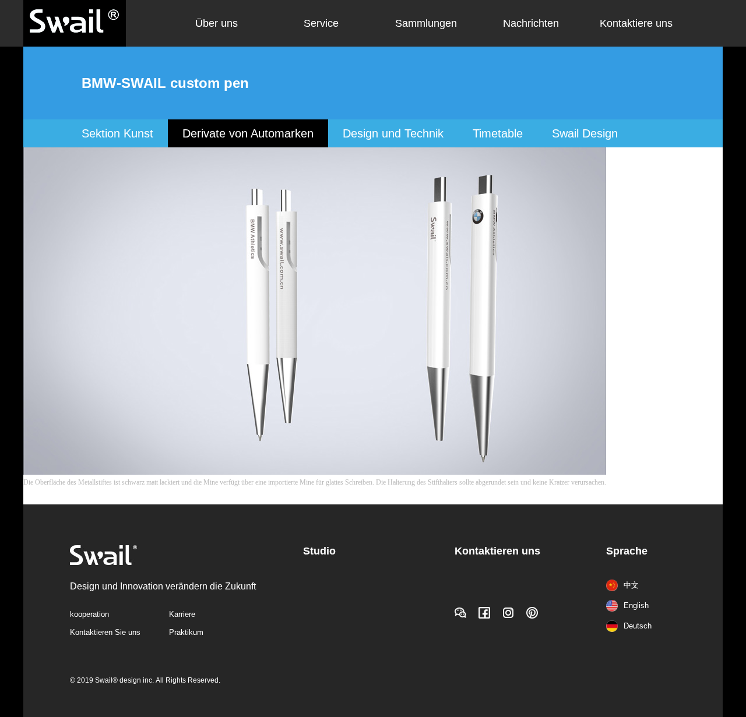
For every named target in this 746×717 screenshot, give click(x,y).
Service (321, 23)
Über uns (216, 23)
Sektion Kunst (117, 133)
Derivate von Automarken (248, 133)
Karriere (182, 614)
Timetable (498, 133)
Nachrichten (531, 23)
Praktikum (186, 632)
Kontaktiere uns (636, 23)
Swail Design (585, 133)
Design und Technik (393, 133)
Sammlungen (426, 23)
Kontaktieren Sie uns (105, 632)
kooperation (89, 614)
